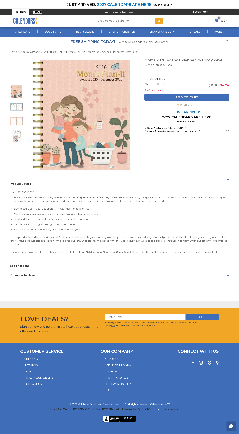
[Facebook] (193, 362)
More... (219, 31)
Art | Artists (49, 51)
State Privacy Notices (106, 409)
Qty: (146, 84)
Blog (109, 390)
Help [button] (208, 12)
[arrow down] (16, 146)
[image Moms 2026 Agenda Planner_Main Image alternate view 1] (16, 91)
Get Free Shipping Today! (116, 12)
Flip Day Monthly (118, 384)
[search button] (159, 21)
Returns (31, 365)
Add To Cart (186, 97)
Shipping (31, 359)
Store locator (116, 377)
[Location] (217, 362)
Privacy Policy (80, 409)
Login (198, 12)
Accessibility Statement (138, 409)
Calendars (22, 31)
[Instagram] (201, 362)
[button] (20, 12)
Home (13, 51)
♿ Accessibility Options (173, 409)
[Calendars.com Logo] (25, 21)
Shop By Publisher (122, 31)
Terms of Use (59, 409)
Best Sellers (85, 31)
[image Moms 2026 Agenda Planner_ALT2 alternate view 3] (16, 121)
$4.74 (224, 85)
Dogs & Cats (53, 31)
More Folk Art (77, 51)
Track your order (38, 377)
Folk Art (62, 51)
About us (112, 359)
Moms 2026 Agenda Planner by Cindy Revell (113, 51)
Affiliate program (119, 365)
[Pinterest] (209, 362)
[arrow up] (16, 83)
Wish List (187, 104)
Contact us (33, 384)
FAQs (28, 371)
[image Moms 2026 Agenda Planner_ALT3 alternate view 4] (16, 135)
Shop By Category (162, 31)
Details (131, 12)
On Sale (194, 31)
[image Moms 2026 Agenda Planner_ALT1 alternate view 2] (16, 106)
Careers (111, 371)
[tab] (119, 179)
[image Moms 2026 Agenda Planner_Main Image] (81, 115)
